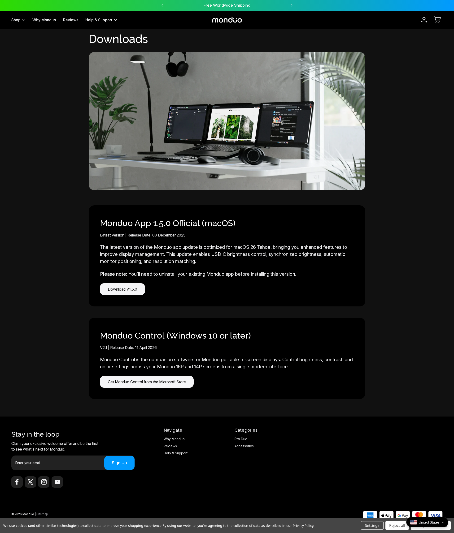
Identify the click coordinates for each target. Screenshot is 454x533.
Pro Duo (241, 439)
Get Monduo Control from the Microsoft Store (147, 381)
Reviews (70, 19)
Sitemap (42, 514)
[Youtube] (57, 482)
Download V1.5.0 (122, 289)
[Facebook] (17, 482)
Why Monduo (44, 19)
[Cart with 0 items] (437, 19)
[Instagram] (43, 482)
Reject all (397, 525)
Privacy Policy (303, 525)
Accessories (244, 446)
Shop (16, 19)
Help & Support (98, 19)
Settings (372, 525)
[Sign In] (424, 19)
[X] (30, 482)
